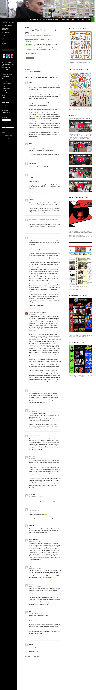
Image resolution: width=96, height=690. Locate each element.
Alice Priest (32, 456)
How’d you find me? (6, 108)
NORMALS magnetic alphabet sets (50, 19)
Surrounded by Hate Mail (31, 65)
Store (73, 19)
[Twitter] (28, 53)
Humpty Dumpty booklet (8, 81)
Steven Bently (32, 163)
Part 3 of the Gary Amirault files (33, 70)
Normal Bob (40, 35)
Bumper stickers (6, 88)
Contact (88, 19)
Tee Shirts (5, 90)
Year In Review (6, 76)
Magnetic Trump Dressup (35, 19)
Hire (78, 19)
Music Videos (5, 71)
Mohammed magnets (7, 86)
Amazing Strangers (64, 19)
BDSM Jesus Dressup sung (7, 107)
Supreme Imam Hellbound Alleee (37, 312)
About (82, 19)
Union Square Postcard (7, 92)
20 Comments (48, 35)
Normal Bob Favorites (7, 74)
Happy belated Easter (6, 112)
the (54, 41)
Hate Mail (27, 27)
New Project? (5, 105)
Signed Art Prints (6, 80)
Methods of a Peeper (7, 72)
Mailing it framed (5, 110)
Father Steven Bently (34, 435)
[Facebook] (27, 53)
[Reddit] (30, 53)
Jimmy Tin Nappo (33, 539)
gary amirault (29, 57)
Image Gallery (6, 69)
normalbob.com (7, 20)
